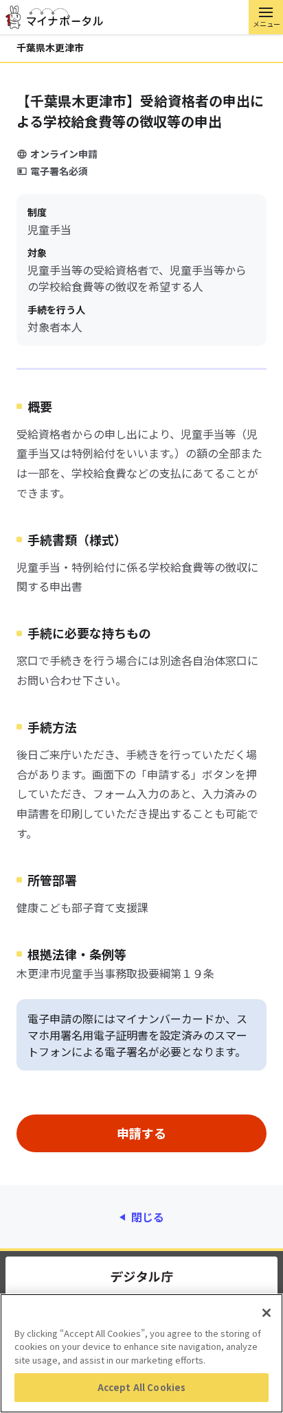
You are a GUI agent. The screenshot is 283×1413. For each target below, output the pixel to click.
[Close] (266, 1313)
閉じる (147, 1216)
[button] (266, 17)
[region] (141, 1353)
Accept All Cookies (141, 1387)
